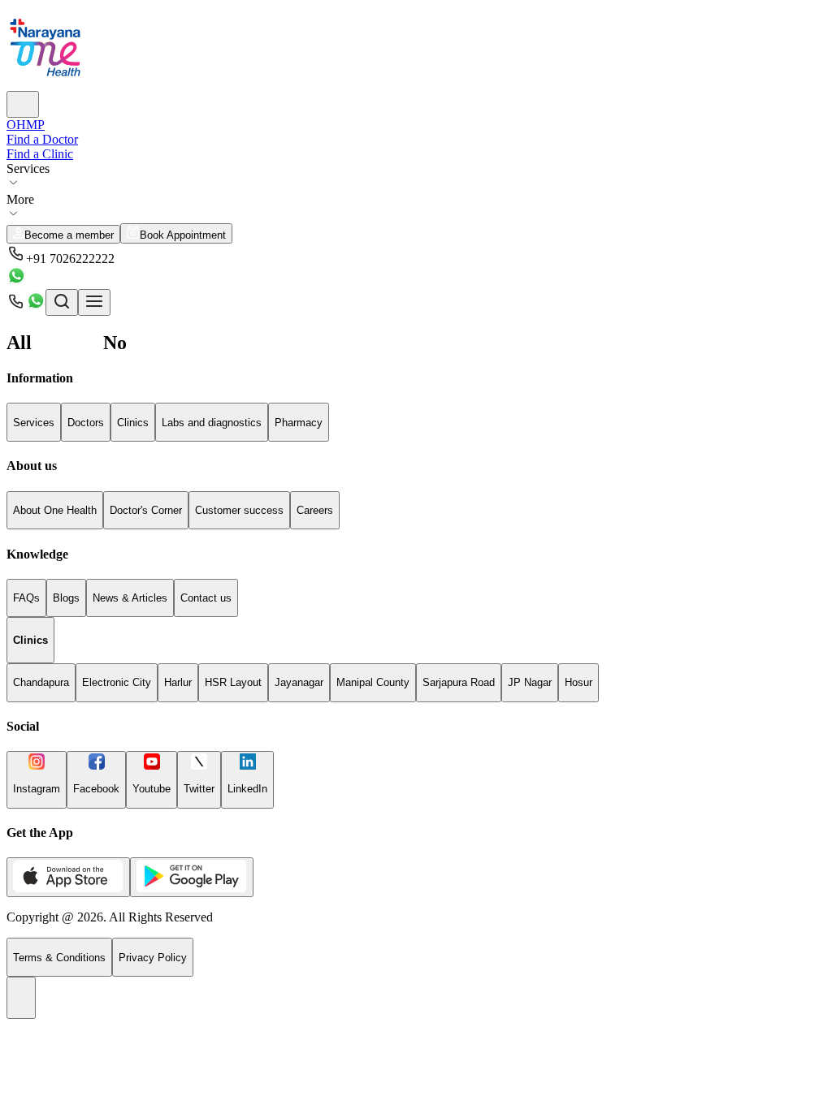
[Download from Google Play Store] (192, 877)
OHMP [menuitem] (25, 125)
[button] (416, 255)
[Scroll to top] (21, 998)
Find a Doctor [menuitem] (42, 139)
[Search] (22, 104)
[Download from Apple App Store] (68, 877)
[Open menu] (94, 302)
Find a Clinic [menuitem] (39, 154)
